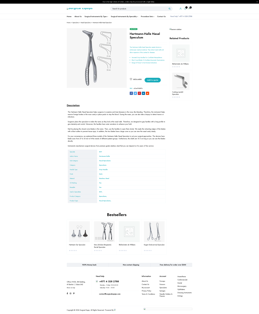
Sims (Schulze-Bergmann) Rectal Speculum (102, 246)
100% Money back (89, 265)
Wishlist (186, 7)
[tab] (73, 105)
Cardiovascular (182, 280)
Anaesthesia (181, 276)
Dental (179, 283)
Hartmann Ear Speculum (77, 245)
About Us (145, 281)
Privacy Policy (146, 291)
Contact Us (145, 284)
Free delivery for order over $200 (173, 265)
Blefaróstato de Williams (127, 245)
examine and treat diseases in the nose (119, 112)
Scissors (162, 284)
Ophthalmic (181, 289)
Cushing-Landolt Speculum (177, 93)
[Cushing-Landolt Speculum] (181, 81)
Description (73, 105)
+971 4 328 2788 (109, 281)
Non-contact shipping (131, 265)
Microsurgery (181, 286)
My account (146, 287)
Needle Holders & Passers (166, 295)
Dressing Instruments (184, 293)
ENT (100, 192)
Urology (180, 296)
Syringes (162, 291)
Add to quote (152, 80)
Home (68, 23)
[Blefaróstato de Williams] (181, 53)
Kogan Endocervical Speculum (154, 245)
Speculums (75, 23)
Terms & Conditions (148, 294)
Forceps (162, 281)
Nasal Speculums (86, 23)
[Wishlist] (136, 79)
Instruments (71, 146)
